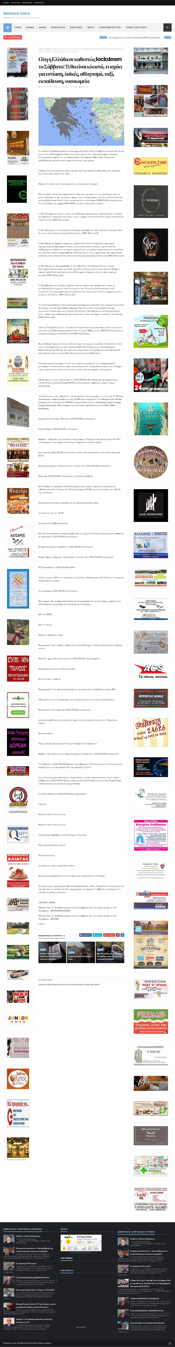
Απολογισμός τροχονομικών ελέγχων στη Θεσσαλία (35, 1290)
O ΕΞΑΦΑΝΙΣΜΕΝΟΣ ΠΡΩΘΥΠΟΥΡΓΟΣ (32, 1277)
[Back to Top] (170, 1343)
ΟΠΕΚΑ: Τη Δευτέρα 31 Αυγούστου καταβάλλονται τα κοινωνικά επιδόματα (51, 956)
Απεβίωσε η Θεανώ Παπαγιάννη (28, 1236)
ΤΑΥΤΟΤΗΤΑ (15, 3)
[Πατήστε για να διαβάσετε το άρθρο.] (151, 998)
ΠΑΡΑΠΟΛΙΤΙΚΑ (58, 27)
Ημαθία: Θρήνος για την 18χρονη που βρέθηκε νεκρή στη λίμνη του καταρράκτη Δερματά (109, 956)
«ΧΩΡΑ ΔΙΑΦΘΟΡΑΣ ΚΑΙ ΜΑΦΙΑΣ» (144, 1298)
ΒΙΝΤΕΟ (91, 27)
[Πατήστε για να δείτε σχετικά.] (18, 814)
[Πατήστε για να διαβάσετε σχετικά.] (17, 120)
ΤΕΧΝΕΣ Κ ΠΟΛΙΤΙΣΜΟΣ (136, 27)
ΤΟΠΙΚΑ (17, 27)
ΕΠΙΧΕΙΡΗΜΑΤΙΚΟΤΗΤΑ (110, 27)
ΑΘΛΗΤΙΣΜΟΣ (76, 27)
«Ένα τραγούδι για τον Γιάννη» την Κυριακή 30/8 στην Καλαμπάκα (93, 37)
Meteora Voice (16, 13)
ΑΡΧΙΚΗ (6, 3)
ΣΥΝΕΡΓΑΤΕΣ (39, 3)
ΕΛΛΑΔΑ (30, 27)
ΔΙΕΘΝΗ (42, 27)
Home (40, 49)
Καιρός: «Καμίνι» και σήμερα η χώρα (80, 957)
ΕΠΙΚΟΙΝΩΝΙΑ (27, 3)
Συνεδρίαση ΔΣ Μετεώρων (26, 1263)
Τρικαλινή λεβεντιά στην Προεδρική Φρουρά (147, 1323)
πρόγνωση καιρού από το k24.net (81, 1252)
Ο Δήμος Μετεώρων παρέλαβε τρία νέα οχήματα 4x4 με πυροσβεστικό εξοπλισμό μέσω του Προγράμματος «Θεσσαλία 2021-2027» (150, 1283)
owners (48, 1343)
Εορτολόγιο (81, 1327)
